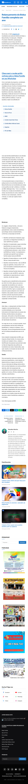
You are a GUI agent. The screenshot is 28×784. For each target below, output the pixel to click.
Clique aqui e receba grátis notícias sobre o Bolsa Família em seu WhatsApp (13, 76)
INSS (3, 737)
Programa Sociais (12, 6)
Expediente (17, 774)
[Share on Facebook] (11, 29)
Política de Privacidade (20, 776)
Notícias (21, 6)
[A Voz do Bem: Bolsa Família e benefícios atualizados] (6, 2)
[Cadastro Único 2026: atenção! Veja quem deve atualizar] (14, 472)
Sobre (3, 6)
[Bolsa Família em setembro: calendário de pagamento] (14, 494)
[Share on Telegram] (18, 29)
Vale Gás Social (5, 746)
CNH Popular (5, 749)
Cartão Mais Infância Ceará (8, 742)
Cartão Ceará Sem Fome (7, 739)
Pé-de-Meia (4, 735)
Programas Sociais (7, 776)
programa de (15, 34)
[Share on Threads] (16, 29)
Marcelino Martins (13, 429)
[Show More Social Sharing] (21, 29)
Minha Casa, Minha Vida (7, 744)
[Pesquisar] (26, 2)
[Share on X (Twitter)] (14, 29)
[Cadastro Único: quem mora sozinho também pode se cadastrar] (14, 516)
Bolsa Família (5, 730)
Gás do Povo (5, 732)
